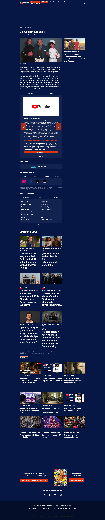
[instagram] (60, 494)
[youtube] (55, 494)
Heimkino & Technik (36, 3)
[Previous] (23, 126)
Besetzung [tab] (26, 198)
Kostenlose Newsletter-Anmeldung (34, 480)
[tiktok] (50, 494)
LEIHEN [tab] (57, 176)
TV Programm (34, 1)
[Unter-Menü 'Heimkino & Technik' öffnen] (42, 3)
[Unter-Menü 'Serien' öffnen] (68, 1)
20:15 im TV (45, 1)
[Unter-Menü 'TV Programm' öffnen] (39, 1)
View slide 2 (42, 156)
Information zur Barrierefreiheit (37, 508)
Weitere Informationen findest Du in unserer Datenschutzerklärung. (40, 140)
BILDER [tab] (52, 94)
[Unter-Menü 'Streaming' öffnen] (55, 1)
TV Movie (22, 27)
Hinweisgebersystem (51, 508)
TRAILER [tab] (30, 94)
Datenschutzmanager (66, 505)
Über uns (60, 508)
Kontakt (52, 511)
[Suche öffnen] (77, 3)
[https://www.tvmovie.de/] (24, 2)
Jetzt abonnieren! (77, 480)
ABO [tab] (25, 176)
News (59, 1)
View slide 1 (40, 156)
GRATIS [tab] (36, 176)
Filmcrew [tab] (55, 198)
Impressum (36, 505)
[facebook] (44, 494)
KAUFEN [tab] (46, 176)
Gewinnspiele (66, 508)
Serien (66, 1)
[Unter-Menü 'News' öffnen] (62, 1)
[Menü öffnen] (84, 3)
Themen (74, 508)
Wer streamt (28, 27)
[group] (41, 126)
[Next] (58, 126)
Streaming (52, 1)
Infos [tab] (41, 198)
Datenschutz (56, 505)
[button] (41, 225)
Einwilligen (40, 152)
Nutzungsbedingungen (46, 505)
